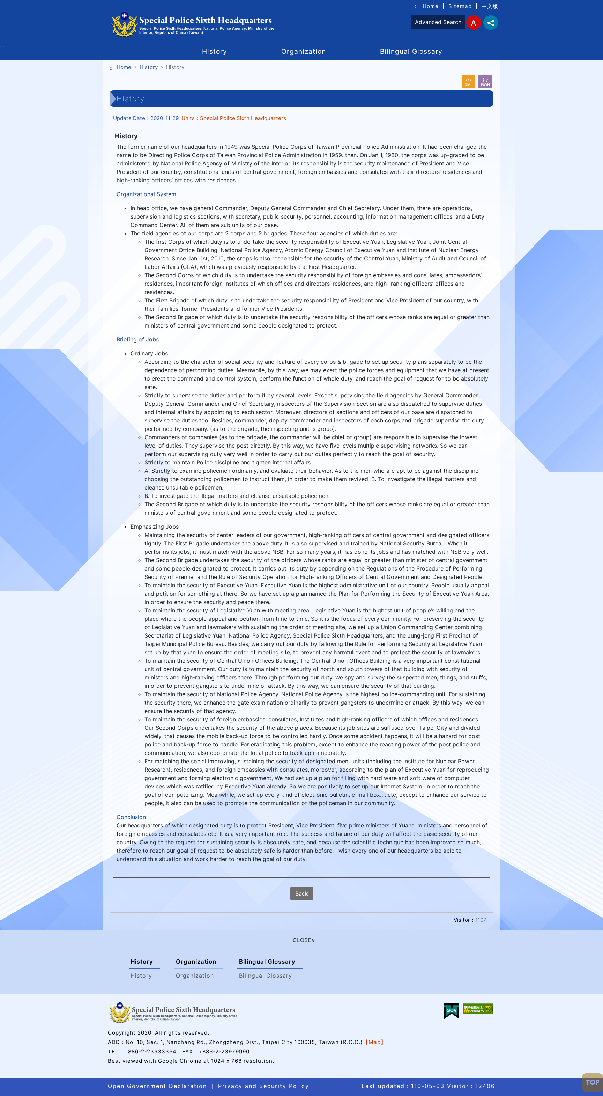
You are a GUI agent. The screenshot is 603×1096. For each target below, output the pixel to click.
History (214, 51)
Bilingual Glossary (411, 51)
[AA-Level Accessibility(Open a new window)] (478, 1008)
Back (301, 893)
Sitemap (460, 6)
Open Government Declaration (157, 1085)
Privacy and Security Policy (263, 1085)
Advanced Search (438, 22)
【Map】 (374, 1042)
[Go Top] (592, 1082)
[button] (301, 940)
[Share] (490, 22)
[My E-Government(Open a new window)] (451, 1011)
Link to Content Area (27, 4)
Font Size (473, 22)
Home (431, 6)
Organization (303, 51)
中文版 (490, 6)
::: (414, 6)
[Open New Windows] (468, 81)
